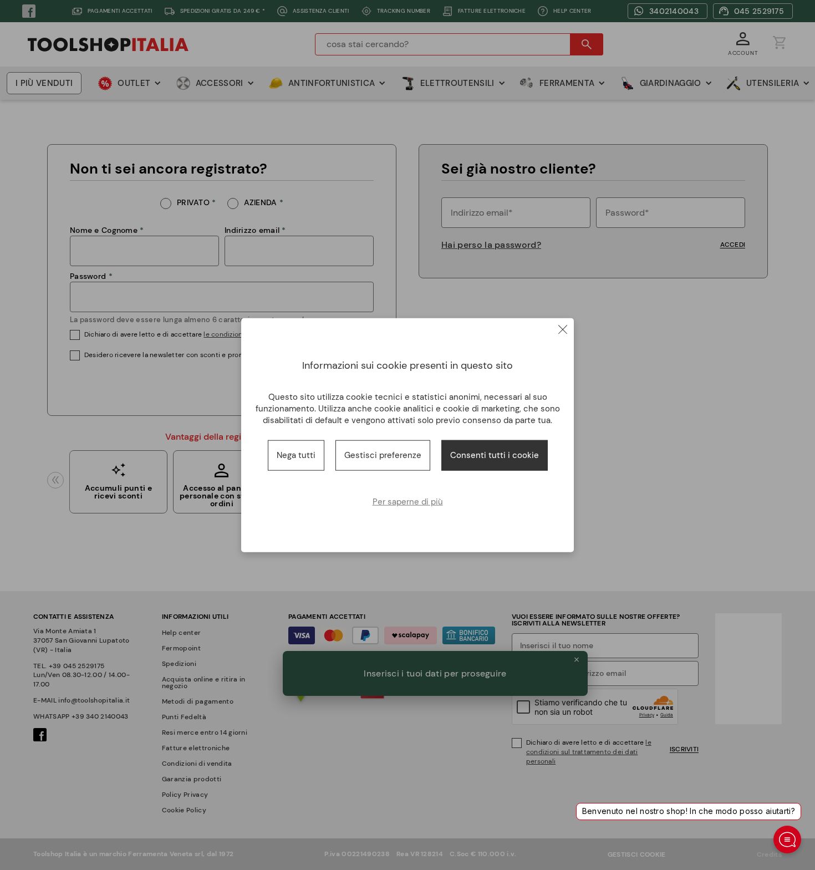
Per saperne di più (408, 501)
